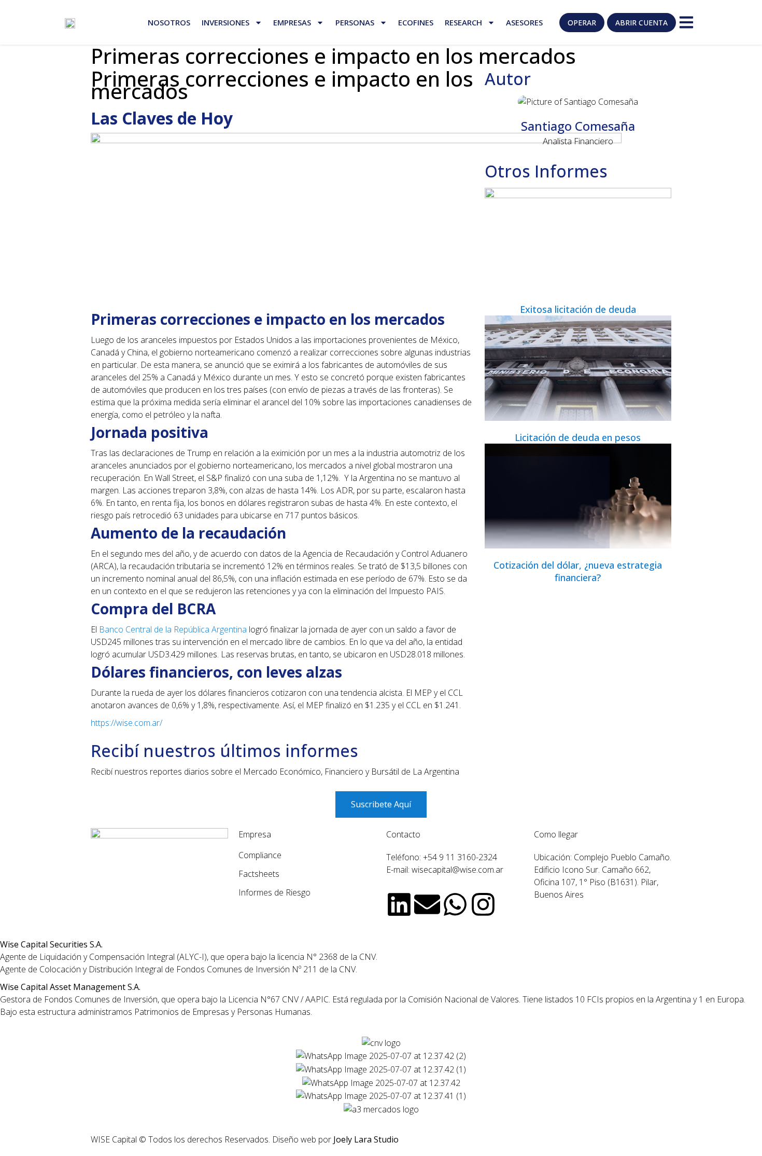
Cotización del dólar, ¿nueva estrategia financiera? (577, 571)
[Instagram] (483, 904)
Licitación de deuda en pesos (578, 437)
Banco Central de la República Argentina (173, 629)
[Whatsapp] (455, 904)
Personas (354, 22)
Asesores (524, 22)
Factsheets (258, 873)
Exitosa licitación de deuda (578, 309)
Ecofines (415, 22)
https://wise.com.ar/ (126, 722)
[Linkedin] (399, 904)
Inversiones (225, 22)
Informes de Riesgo (274, 892)
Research (463, 22)
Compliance (259, 855)
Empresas (292, 22)
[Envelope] (427, 904)
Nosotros (169, 22)
